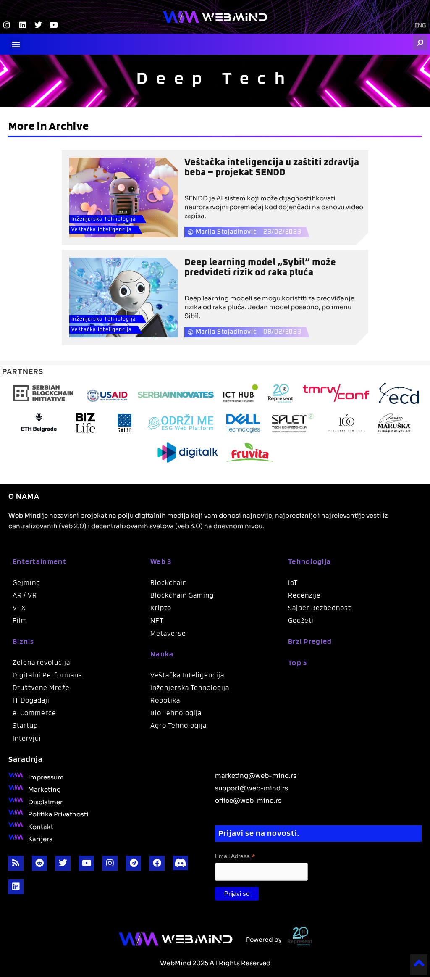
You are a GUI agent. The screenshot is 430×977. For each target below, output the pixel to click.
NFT (157, 620)
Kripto (160, 607)
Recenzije (304, 595)
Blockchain (168, 582)
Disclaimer (45, 801)
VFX (19, 607)
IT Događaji (31, 700)
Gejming (26, 582)
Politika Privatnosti (58, 813)
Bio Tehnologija (176, 712)
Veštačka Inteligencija (101, 229)
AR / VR (25, 595)
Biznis (23, 641)
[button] (16, 44)
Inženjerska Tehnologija (103, 219)
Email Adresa (235, 856)
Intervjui (27, 738)
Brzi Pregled (310, 641)
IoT (293, 582)
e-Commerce (34, 712)
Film (20, 620)
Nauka (162, 653)
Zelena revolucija (41, 662)
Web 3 (161, 561)
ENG (420, 26)
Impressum (46, 776)
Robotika (165, 700)
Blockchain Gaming (182, 595)
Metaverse (168, 633)
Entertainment (39, 561)
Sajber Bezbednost (319, 607)
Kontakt (40, 826)
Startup (25, 725)
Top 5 (297, 662)
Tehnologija (309, 561)
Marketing (44, 788)
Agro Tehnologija (178, 725)
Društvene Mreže (41, 687)
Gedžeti (301, 620)
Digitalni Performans (47, 675)
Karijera (40, 838)
